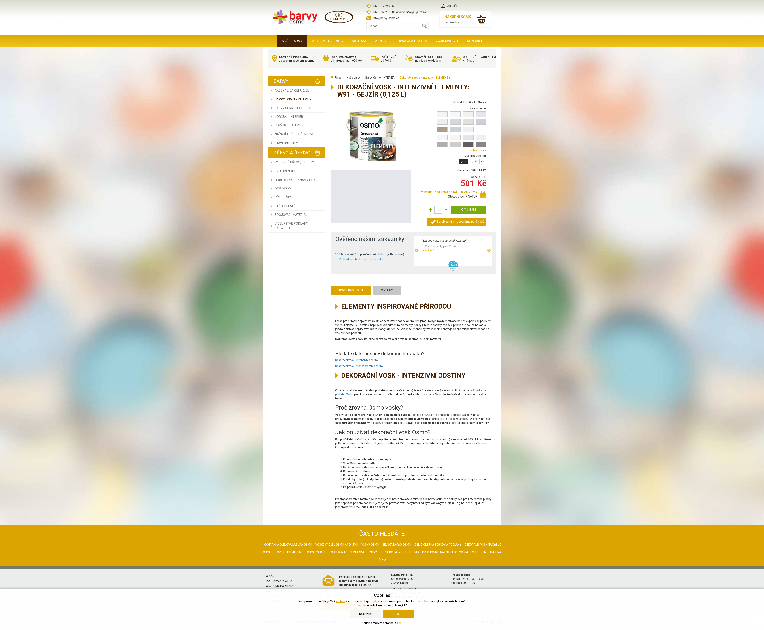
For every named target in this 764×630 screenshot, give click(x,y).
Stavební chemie (288, 143)
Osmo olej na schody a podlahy (437, 544)
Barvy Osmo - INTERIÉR (293, 99)
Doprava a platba (411, 41)
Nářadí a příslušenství (294, 134)
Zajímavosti (447, 41)
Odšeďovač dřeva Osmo (348, 552)
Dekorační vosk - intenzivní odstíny (356, 360)
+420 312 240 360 (384, 6)
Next (489, 251)
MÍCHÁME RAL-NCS (327, 41)
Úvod (338, 77)
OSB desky (283, 188)
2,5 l (483, 161)
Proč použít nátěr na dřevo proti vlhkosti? (454, 552)
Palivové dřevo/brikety (294, 162)
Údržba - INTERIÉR (289, 117)
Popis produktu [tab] (351, 290)
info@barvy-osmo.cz (386, 18)
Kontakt (475, 41)
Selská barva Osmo (396, 544)
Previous (417, 251)
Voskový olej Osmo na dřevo (336, 544)
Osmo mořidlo (317, 552)
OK (399, 614)
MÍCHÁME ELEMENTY (369, 41)
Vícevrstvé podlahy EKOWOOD (291, 226)
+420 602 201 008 (384, 12)
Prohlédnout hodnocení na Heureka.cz (363, 259)
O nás (270, 575)
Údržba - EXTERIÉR (289, 125)
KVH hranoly (285, 171)
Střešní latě (285, 206)
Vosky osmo (370, 544)
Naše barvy (292, 41)
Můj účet (453, 6)
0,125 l (463, 161)
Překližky (283, 197)
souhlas (340, 601)
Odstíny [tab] (387, 290)
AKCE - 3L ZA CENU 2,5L (292, 90)
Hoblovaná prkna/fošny (295, 180)
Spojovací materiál (291, 215)
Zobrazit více (477, 150)
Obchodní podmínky (280, 585)
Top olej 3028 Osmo (289, 552)
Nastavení (365, 613)
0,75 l (474, 161)
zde (399, 623)
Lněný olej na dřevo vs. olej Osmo (394, 552)
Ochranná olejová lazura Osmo (288, 544)
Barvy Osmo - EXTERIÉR (293, 108)
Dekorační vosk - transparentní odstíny (359, 366)
